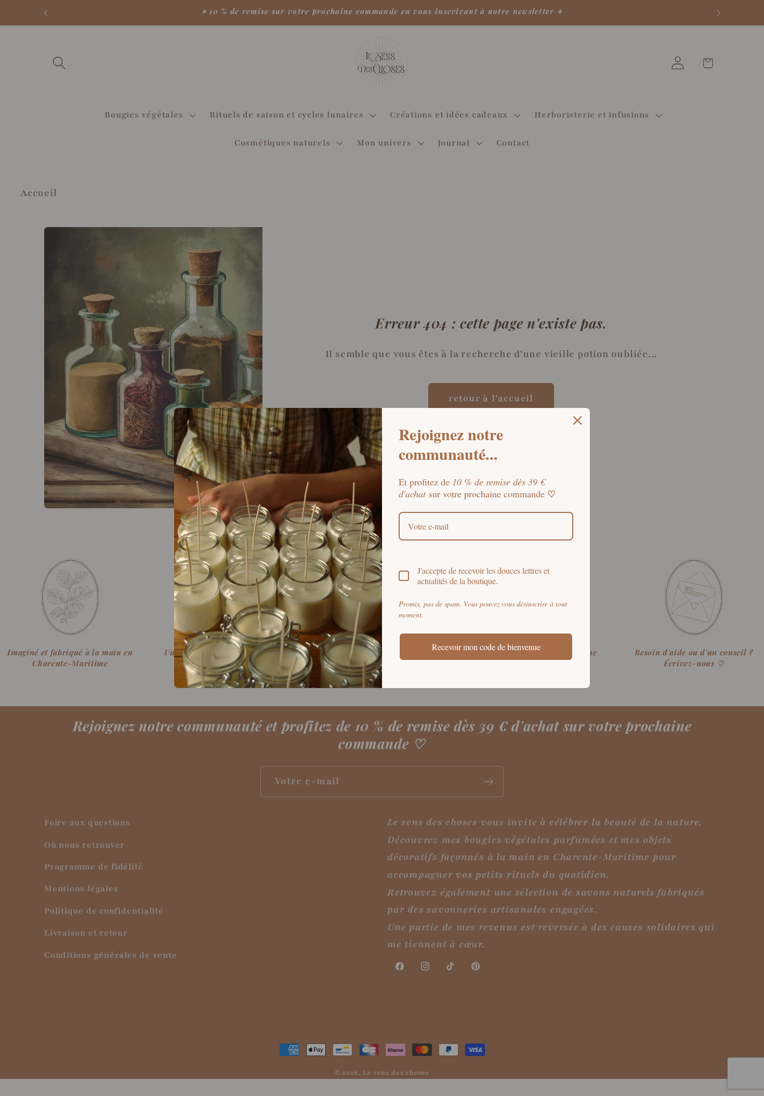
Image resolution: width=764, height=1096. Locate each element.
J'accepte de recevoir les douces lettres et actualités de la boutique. (483, 575)
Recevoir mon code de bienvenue (486, 646)
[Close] (577, 420)
